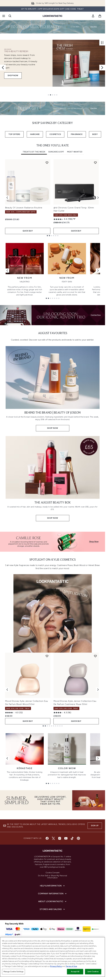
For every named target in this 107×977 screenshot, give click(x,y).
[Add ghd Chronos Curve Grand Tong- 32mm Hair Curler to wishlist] (95, 162)
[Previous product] (7, 689)
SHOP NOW (13, 74)
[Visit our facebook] (47, 838)
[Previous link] (7, 270)
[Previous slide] (3, 67)
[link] (93, 16)
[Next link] (98, 270)
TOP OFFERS (14, 134)
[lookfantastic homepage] (52, 16)
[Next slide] (102, 67)
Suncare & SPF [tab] (56, 152)
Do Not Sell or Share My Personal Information (52, 877)
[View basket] (100, 16)
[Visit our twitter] (53, 838)
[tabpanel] (52, 197)
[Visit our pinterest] (78, 838)
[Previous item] (7, 198)
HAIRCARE (35, 134)
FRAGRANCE (76, 134)
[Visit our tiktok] (72, 838)
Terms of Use (71, 966)
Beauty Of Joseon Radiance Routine (23, 207)
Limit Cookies (93, 972)
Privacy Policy (56, 966)
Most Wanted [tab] (74, 152)
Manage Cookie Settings (13, 972)
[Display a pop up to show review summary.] (74, 219)
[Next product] (98, 689)
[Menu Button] (3, 16)
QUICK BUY (28, 231)
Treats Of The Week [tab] (34, 152)
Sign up (95, 825)
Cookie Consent (53, 873)
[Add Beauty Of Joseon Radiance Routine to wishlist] (47, 162)
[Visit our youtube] (66, 838)
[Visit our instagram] (60, 838)
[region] (52, 957)
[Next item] (98, 198)
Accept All (75, 972)
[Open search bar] (10, 16)
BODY (95, 134)
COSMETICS (55, 134)
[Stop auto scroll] (102, 42)
